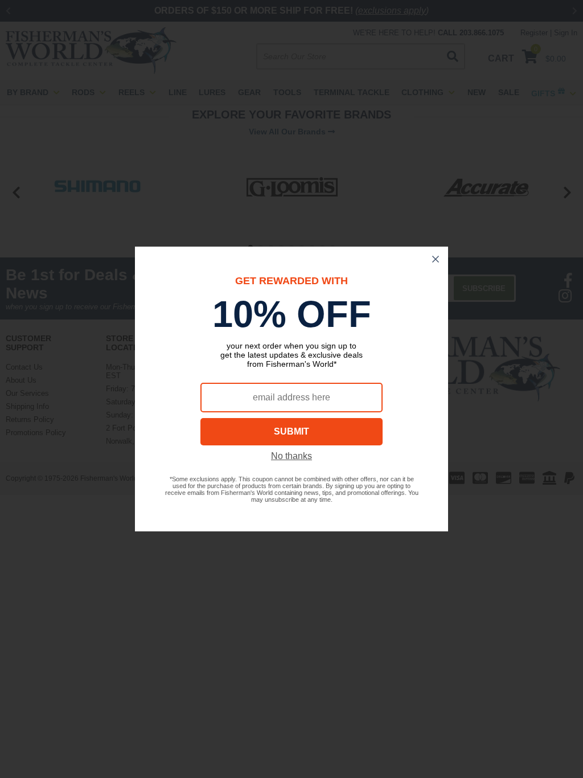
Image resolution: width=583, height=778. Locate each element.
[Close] (435, 259)
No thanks (291, 456)
